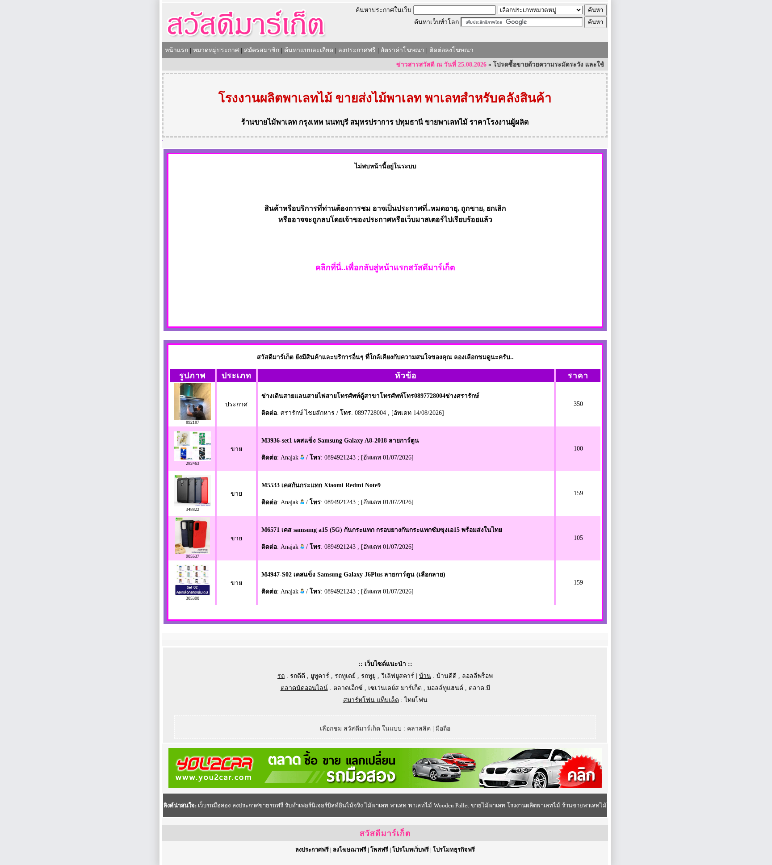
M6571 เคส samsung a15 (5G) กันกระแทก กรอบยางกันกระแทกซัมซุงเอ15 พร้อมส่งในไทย (381, 530)
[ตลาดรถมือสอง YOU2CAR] (385, 786)
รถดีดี (297, 676)
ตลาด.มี (479, 688)
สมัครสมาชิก (261, 50)
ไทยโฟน (416, 700)
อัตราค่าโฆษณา (402, 50)
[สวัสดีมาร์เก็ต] (246, 38)
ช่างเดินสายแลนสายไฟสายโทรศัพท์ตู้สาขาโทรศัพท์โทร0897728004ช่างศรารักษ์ (370, 396)
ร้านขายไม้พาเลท (269, 122)
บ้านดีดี (446, 676)
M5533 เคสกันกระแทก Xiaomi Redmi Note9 (321, 485)
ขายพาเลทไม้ (446, 122)
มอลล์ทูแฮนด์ (445, 688)
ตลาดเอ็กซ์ (348, 688)
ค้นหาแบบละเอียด (308, 50)
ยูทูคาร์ (319, 676)
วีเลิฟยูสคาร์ (397, 676)
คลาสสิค (419, 728)
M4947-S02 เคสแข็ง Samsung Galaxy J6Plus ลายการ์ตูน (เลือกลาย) (353, 574)
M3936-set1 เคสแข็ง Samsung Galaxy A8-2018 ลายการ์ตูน (340, 440)
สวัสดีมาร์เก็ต (385, 833)
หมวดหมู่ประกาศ (216, 50)
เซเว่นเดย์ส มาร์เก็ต (395, 688)
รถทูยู (368, 676)
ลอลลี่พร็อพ (477, 676)
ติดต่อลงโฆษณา (451, 50)
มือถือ (443, 728)
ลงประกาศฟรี (357, 50)
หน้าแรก (176, 50)
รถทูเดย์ (345, 676)
